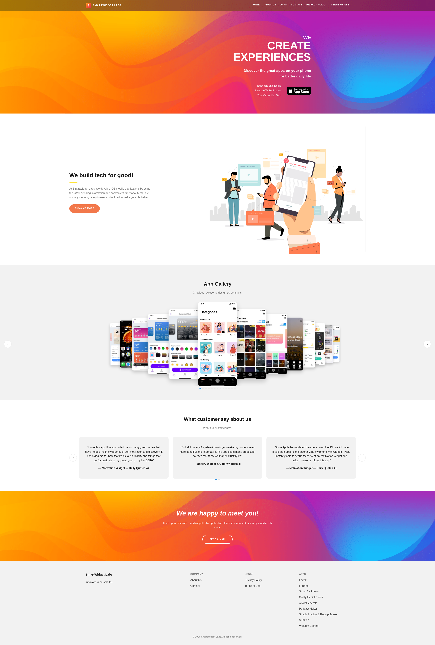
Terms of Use (340, 4)
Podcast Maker (308, 608)
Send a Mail (217, 539)
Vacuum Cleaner (309, 625)
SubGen (304, 620)
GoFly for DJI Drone (311, 597)
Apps (283, 4)
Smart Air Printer (309, 591)
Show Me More (84, 208)
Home (256, 4)
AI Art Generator (308, 603)
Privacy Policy (316, 4)
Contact (296, 4)
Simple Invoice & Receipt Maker (318, 614)
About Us (270, 4)
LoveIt (302, 580)
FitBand (304, 585)
